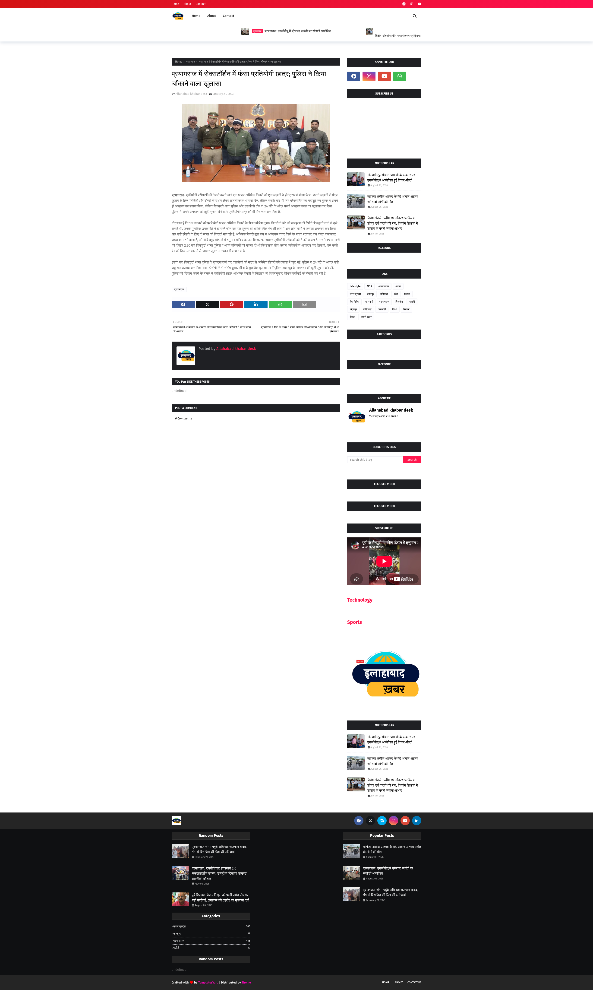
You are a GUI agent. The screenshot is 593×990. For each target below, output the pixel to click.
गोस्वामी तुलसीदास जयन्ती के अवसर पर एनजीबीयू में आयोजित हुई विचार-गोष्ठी (391, 177)
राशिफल (367, 309)
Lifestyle (355, 286)
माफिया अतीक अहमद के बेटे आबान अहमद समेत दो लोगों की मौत (392, 199)
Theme (246, 982)
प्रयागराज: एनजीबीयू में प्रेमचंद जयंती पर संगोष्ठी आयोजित (228, 31)
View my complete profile (383, 416)
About (187, 4)
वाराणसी (382, 309)
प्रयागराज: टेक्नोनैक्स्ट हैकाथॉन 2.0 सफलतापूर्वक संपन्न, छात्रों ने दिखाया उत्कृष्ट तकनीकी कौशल (219, 873)
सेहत (352, 317)
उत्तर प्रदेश (355, 294)
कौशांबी (384, 294)
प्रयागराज (190, 61)
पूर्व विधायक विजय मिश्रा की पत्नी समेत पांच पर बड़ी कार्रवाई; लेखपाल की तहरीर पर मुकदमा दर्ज (220, 897)
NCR (369, 286)
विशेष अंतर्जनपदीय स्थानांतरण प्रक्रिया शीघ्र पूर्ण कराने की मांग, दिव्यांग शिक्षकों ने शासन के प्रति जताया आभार (361, 36)
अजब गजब (383, 286)
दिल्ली (407, 294)
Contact (200, 4)
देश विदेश (354, 301)
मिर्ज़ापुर (353, 309)
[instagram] (411, 4)
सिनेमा (406, 309)
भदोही (412, 301)
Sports (354, 622)
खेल (396, 294)
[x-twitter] (370, 820)
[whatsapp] (399, 76)
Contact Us (414, 982)
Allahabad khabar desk (191, 93)
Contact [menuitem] (228, 16)
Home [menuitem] (196, 16)
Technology (359, 600)
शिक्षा (394, 309)
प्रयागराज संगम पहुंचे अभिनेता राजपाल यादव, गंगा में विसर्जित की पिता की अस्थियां (219, 849)
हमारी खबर (366, 317)
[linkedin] (416, 820)
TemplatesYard (208, 982)
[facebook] (404, 4)
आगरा (398, 286)
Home (175, 4)
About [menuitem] (211, 16)
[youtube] (418, 4)
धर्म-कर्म (369, 301)
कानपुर (370, 294)
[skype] (382, 820)
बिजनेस (399, 301)
